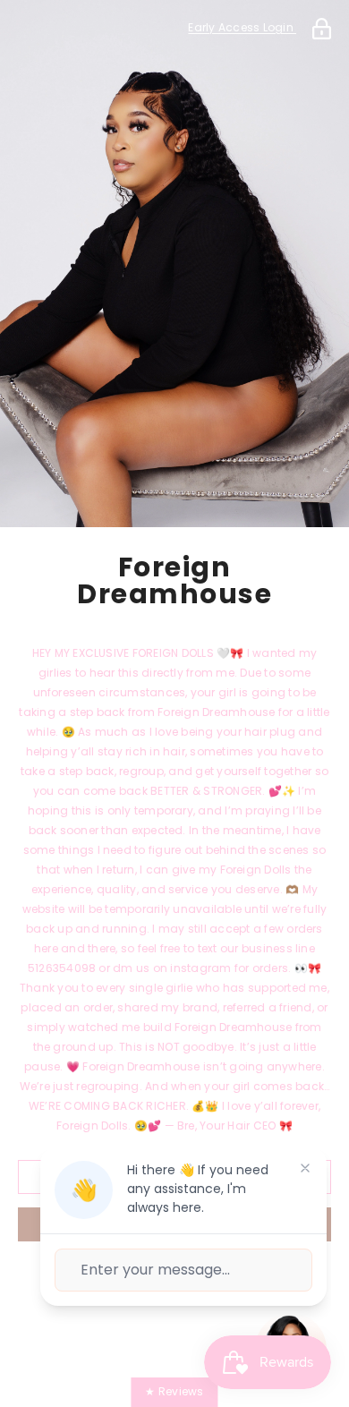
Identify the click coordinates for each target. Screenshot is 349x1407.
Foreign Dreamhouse (174, 581)
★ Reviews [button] (174, 1391)
